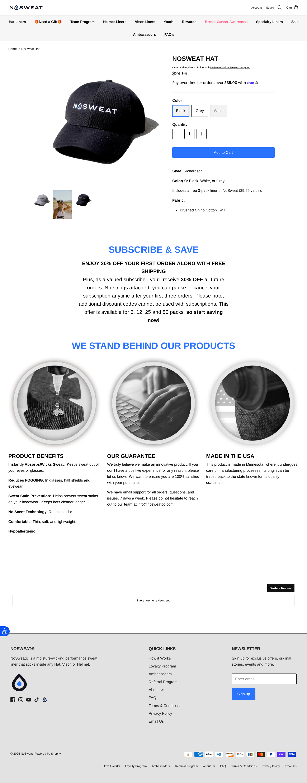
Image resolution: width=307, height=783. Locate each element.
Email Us (156, 721)
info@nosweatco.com (156, 504)
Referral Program (163, 682)
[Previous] (37, 120)
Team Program (82, 22)
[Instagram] (20, 699)
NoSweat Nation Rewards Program (230, 67)
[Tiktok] (36, 699)
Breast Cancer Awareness (226, 22)
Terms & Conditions (165, 706)
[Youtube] (28, 699)
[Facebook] (12, 699)
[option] (97, 120)
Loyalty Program (162, 666)
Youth (168, 22)
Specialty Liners (269, 22)
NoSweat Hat (30, 48)
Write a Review (280, 588)
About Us (156, 690)
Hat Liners (17, 22)
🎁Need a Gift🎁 (48, 22)
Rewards (189, 22)
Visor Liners (145, 22)
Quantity (180, 124)
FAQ (152, 698)
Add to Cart (223, 152)
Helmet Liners (114, 22)
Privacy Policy (160, 713)
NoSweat (27, 753)
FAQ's (169, 35)
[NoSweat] (26, 7)
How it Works (160, 658)
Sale (294, 22)
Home (12, 48)
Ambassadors (144, 35)
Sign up (243, 694)
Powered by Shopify (47, 753)
